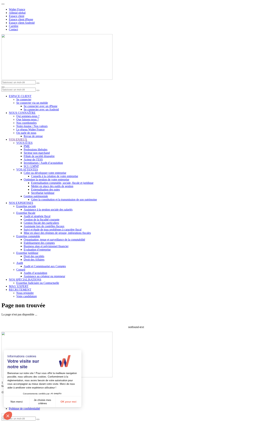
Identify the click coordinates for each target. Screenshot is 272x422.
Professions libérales (35, 149)
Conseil (20, 269)
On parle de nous (26, 132)
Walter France (17, 9)
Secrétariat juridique (42, 192)
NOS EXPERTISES (21, 202)
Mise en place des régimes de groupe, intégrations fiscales (57, 232)
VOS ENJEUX (18, 139)
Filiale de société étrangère (39, 156)
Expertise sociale (26, 206)
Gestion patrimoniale (36, 196)
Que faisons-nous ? (27, 119)
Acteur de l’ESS (33, 159)
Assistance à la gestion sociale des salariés (48, 209)
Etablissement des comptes (39, 242)
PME (27, 146)
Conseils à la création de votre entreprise (54, 176)
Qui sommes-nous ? (27, 116)
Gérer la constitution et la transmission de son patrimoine (64, 199)
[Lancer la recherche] (37, 83)
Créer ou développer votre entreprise (45, 172)
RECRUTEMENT (20, 289)
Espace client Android (22, 22)
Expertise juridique (27, 252)
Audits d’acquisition (35, 272)
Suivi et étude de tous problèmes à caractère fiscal (52, 229)
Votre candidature (26, 296)
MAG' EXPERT (18, 286)
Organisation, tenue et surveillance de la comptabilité (54, 239)
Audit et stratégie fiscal (37, 216)
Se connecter (23, 99)
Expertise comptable (28, 236)
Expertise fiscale (25, 212)
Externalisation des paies (45, 189)
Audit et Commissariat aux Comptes (45, 266)
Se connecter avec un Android (41, 109)
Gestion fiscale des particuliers (41, 222)
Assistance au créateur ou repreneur (44, 276)
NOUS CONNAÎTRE (22, 112)
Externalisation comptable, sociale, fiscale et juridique (62, 182)
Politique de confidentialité (24, 408)
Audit (19, 262)
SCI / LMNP (31, 166)
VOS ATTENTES (27, 169)
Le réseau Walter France (30, 129)
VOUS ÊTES (24, 142)
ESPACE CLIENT (20, 96)
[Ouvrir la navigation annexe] (2, 4)
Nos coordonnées (26, 122)
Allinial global (17, 12)
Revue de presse (33, 136)
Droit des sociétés (34, 256)
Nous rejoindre (25, 292)
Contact (13, 29)
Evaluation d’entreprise (37, 249)
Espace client (16, 16)
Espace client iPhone (21, 19)
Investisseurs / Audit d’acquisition (43, 162)
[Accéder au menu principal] (2, 86)
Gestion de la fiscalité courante (41, 219)
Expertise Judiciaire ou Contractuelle (37, 282)
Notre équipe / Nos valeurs (32, 126)
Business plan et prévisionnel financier (46, 246)
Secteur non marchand (37, 152)
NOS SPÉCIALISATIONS (25, 279)
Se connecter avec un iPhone (40, 106)
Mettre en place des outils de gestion (52, 186)
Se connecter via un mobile (32, 102)
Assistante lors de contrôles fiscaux (44, 226)
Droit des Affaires (34, 259)
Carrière (13, 26)
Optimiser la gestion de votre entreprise (46, 179)
